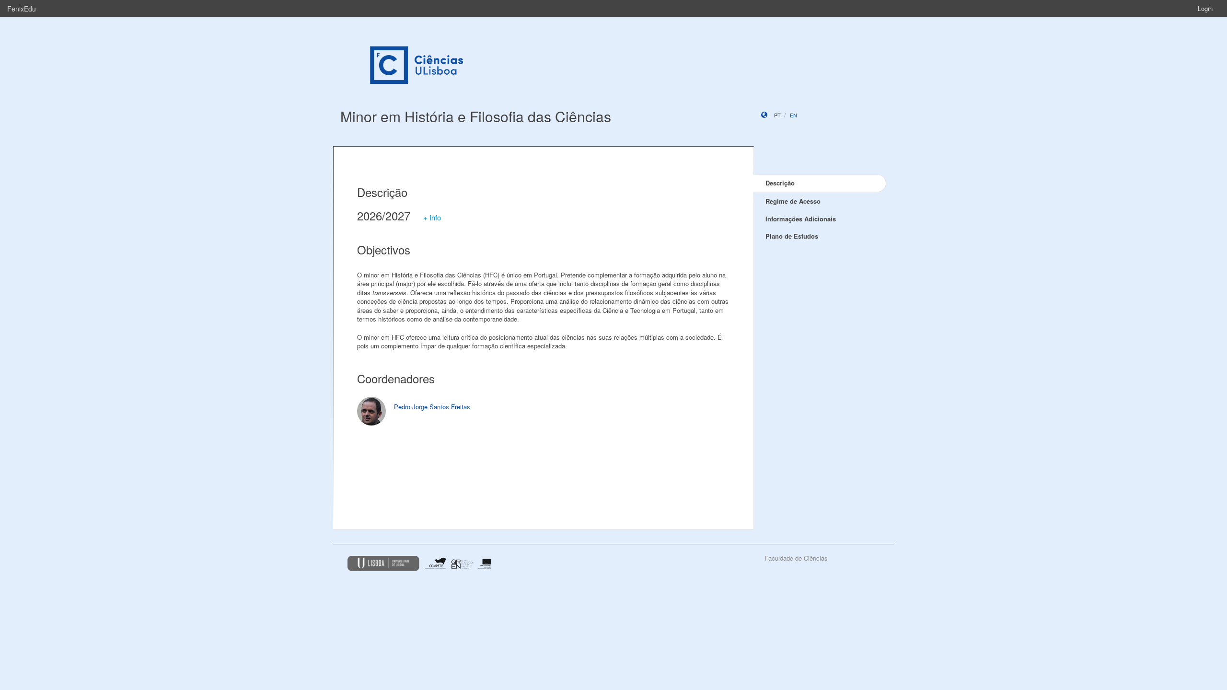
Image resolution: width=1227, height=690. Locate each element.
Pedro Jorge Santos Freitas (432, 406)
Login (1205, 8)
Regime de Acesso (793, 201)
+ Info (432, 217)
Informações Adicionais (800, 218)
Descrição (780, 182)
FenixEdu (21, 8)
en (793, 115)
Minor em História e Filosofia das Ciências (475, 116)
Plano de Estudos (791, 236)
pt (777, 115)
